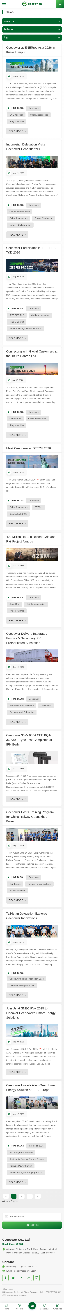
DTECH (38, 507)
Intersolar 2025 (36, 1145)
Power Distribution (44, 218)
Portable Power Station (20, 1166)
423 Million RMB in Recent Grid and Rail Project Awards (30, 539)
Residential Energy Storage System (26, 1159)
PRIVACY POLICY (53, 1292)
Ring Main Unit (16, 121)
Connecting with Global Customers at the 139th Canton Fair (31, 354)
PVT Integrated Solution (21, 1152)
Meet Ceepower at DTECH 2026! (29, 448)
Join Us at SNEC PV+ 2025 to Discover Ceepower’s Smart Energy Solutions (30, 1013)
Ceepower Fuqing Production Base (26, 979)
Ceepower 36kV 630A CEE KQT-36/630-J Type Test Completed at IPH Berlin (29, 740)
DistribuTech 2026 (18, 514)
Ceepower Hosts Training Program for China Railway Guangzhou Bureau (30, 816)
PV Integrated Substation (21, 712)
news (11, 1289)
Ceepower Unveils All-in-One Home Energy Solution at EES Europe (30, 1088)
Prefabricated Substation (21, 705)
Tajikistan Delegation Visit (21, 985)
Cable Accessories (39, 115)
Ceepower (34, 108)
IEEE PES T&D (16, 315)
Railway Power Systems (39, 884)
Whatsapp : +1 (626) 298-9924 (21, 1266)
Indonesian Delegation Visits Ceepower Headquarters (25, 147)
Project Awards (16, 611)
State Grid (14, 604)
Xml (41, 1292)
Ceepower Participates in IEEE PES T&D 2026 (30, 250)
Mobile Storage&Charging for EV (25, 1172)
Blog (5, 1289)
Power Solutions (17, 890)
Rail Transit (15, 884)
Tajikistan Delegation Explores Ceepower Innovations (26, 916)
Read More (16, 131)
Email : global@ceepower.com (21, 1271)
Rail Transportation (36, 604)
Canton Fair (15, 418)
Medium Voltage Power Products (25, 328)
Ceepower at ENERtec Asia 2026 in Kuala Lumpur (30, 50)
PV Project (46, 705)
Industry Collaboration (20, 225)
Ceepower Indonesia (19, 211)
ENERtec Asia (16, 115)
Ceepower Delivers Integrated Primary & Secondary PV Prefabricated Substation (26, 638)
